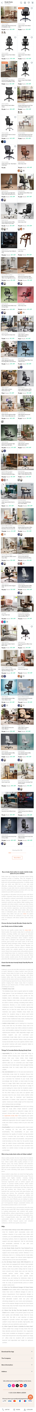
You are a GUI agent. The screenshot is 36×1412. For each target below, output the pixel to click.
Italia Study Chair (22, 163)
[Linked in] (25, 1387)
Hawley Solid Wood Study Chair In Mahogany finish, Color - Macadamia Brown (25, 107)
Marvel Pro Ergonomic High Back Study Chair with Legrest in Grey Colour (25, 278)
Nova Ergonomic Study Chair (8, 334)
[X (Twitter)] (17, 1387)
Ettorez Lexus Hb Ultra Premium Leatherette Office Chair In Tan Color (8, 474)
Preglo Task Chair (6, 615)
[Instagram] (13, 1387)
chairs (24, 914)
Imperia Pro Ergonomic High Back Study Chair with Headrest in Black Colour (8, 445)
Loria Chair (20, 251)
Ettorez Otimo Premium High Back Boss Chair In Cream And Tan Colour (9, 529)
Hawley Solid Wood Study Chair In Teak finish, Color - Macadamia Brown (9, 27)
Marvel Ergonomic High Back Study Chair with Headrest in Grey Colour (8, 194)
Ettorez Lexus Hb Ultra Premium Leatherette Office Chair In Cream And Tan (24, 558)
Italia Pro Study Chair (23, 669)
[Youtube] (21, 1387)
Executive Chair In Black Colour (9, 811)
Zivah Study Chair (6, 782)
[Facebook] (9, 1387)
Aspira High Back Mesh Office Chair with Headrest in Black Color (25, 391)
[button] (2, 3)
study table (28, 930)
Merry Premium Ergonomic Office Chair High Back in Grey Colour (8, 278)
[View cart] (32, 3)
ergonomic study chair (11, 1115)
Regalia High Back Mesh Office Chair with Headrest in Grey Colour (25, 529)
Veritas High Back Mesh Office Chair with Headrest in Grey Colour (25, 587)
